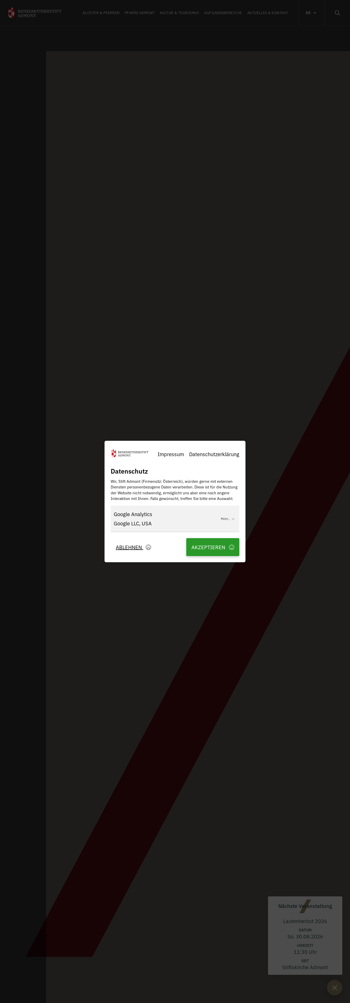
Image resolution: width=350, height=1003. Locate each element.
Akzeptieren (209, 547)
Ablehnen (129, 547)
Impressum (171, 454)
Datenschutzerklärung (214, 454)
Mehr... (225, 518)
